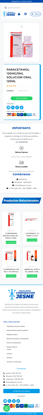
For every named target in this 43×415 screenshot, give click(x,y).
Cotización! (11, 242)
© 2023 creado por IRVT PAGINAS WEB (21, 414)
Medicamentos (23, 91)
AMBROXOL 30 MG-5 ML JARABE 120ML (32, 270)
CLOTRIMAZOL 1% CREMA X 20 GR (32, 234)
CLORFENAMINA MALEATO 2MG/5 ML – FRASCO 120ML (11, 235)
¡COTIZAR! (22, 98)
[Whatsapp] (13, 107)
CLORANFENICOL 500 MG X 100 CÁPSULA (11, 270)
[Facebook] (8, 107)
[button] (21, 26)
